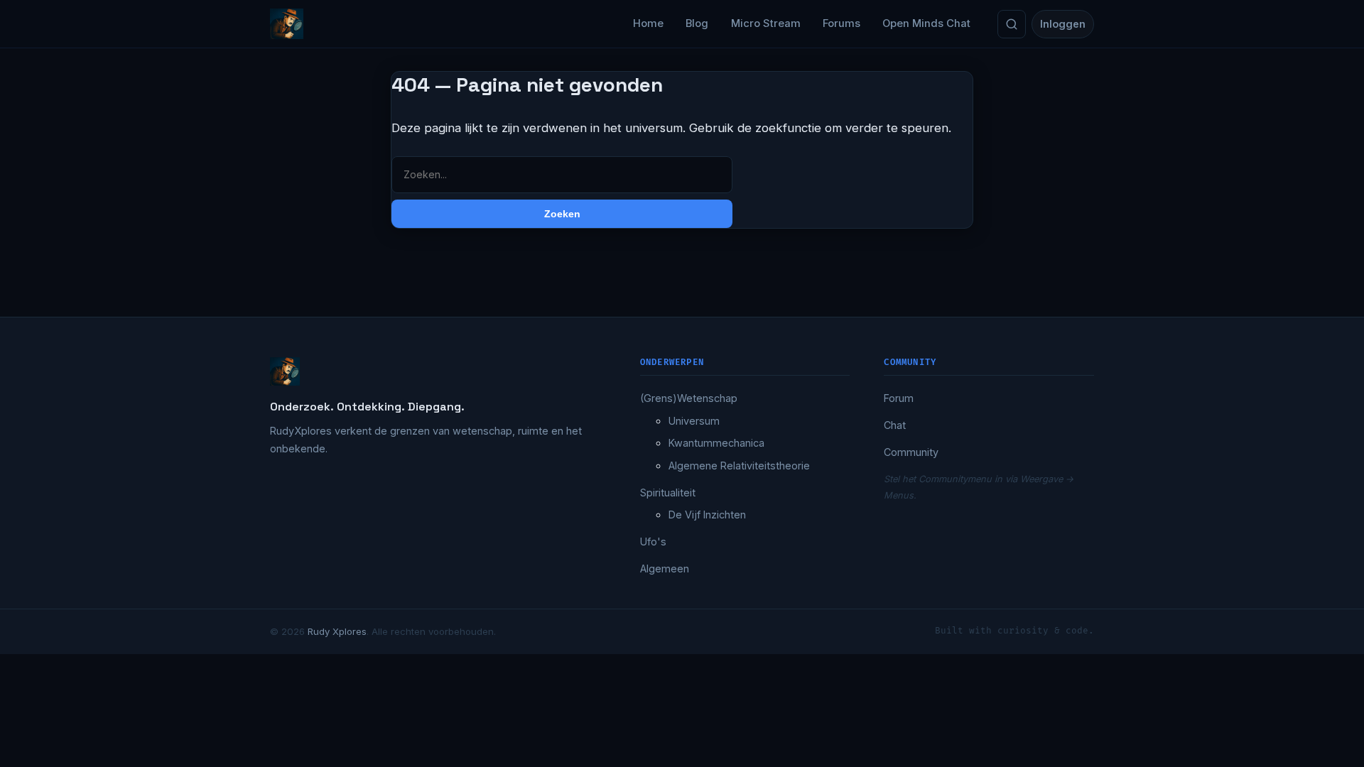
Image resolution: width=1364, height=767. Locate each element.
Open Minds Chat (926, 23)
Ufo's (653, 541)
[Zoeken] (1011, 24)
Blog (697, 23)
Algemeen (664, 568)
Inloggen (1063, 24)
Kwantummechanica (716, 443)
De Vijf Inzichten (707, 514)
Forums (841, 23)
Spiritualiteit (667, 492)
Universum (694, 421)
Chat (895, 425)
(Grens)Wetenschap (688, 398)
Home (648, 23)
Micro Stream (766, 23)
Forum (899, 398)
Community (911, 452)
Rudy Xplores (337, 631)
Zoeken (562, 213)
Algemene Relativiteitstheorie (739, 465)
